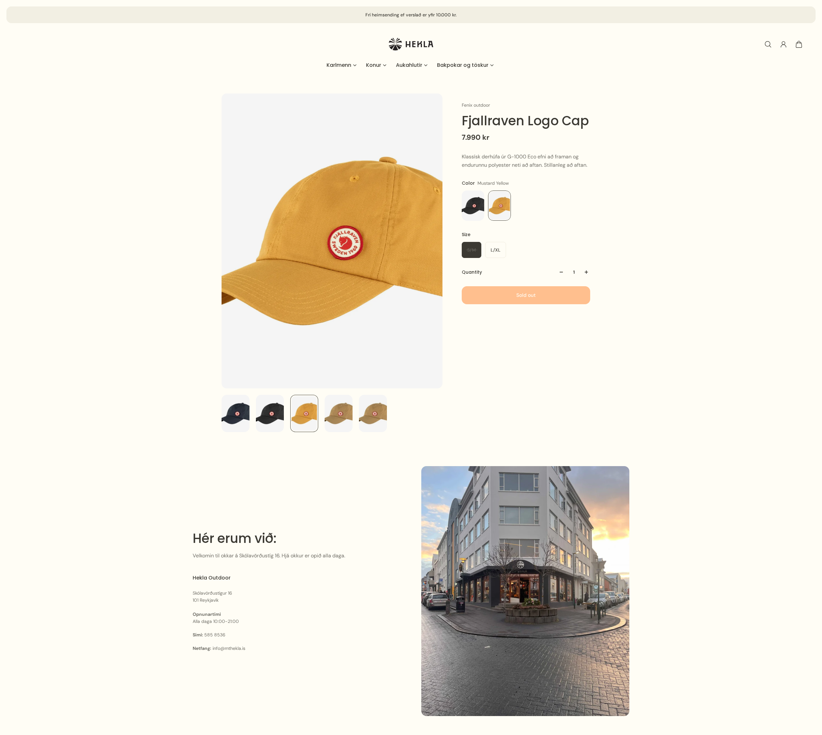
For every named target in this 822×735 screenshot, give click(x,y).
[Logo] (411, 44)
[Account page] (783, 44)
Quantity (472, 272)
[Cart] (799, 44)
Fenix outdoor (476, 105)
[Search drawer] (768, 44)
